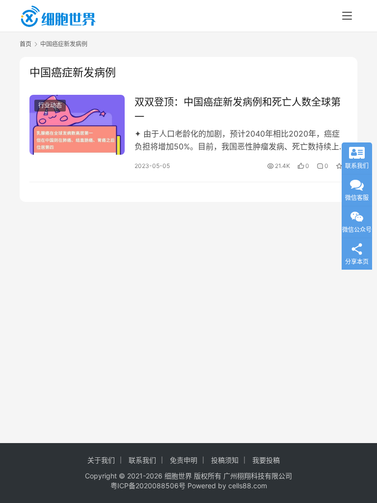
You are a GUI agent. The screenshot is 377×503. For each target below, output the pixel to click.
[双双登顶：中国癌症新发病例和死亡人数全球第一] (77, 124)
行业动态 (50, 105)
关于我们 (101, 460)
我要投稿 (266, 460)
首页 (25, 44)
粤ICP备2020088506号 (148, 485)
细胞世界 (178, 476)
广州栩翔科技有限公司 (257, 476)
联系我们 (142, 460)
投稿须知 (225, 460)
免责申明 (183, 460)
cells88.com (247, 485)
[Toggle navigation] (347, 16)
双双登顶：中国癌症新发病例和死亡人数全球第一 (238, 109)
